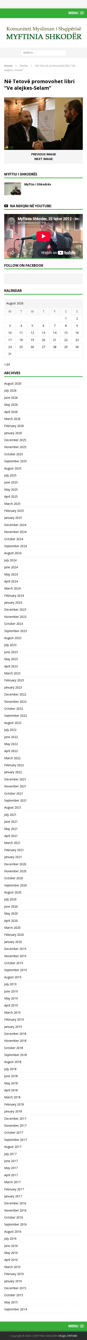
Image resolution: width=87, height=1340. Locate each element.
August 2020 (12, 892)
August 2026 (12, 383)
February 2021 (14, 850)
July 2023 (10, 645)
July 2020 (10, 899)
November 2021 (15, 786)
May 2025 (11, 489)
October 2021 (13, 793)
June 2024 (11, 567)
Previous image (43, 154)
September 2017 (15, 1140)
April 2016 (11, 1260)
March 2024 (12, 588)
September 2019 (15, 970)
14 (54, 333)
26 (32, 347)
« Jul (7, 364)
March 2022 (12, 758)
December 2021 (15, 779)
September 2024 (15, 546)
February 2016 (14, 1274)
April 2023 (11, 666)
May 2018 (11, 1083)
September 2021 (15, 800)
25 (21, 347)
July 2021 (10, 815)
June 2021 (11, 822)
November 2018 (15, 1041)
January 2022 (13, 772)
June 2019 (11, 991)
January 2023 (13, 687)
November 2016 (15, 1210)
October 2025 (13, 454)
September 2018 (15, 1055)
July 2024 (10, 560)
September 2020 (15, 885)
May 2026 (11, 405)
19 (32, 340)
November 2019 (15, 956)
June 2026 (11, 398)
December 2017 (15, 1118)
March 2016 (12, 1267)
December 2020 (15, 864)
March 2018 (12, 1097)
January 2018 (13, 1111)
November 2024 (15, 532)
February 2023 (14, 680)
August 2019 (12, 977)
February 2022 (14, 765)
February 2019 (14, 1019)
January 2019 (13, 1027)
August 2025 (12, 468)
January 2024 (13, 602)
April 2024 (11, 581)
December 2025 (15, 440)
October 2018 (13, 1048)
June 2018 (11, 1076)
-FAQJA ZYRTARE (67, 1336)
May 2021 (11, 829)
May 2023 (11, 659)
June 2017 (11, 1161)
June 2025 (11, 482)
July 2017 (10, 1154)
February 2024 (14, 595)
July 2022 (10, 730)
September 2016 (15, 1224)
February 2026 (14, 426)
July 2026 (10, 390)
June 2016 (11, 1246)
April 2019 (11, 1005)
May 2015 (11, 1302)
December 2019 (15, 949)
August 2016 (12, 1232)
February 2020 (14, 935)
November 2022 (15, 702)
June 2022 (11, 737)
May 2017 (11, 1168)
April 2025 (11, 496)
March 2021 (12, 843)
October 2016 (13, 1217)
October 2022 (13, 709)
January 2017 (13, 1196)
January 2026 (13, 433)
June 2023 (11, 652)
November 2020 (15, 871)
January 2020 (13, 942)
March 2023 (12, 673)
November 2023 (15, 617)
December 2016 (15, 1203)
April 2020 (11, 921)
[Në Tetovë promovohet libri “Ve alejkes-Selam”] (43, 147)
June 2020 (11, 906)
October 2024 (13, 539)
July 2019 (10, 984)
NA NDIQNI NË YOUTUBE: (31, 206)
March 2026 (12, 419)
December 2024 (15, 525)
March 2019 (12, 1012)
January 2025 (13, 518)
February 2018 (14, 1104)
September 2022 (15, 715)
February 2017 (14, 1189)
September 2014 (15, 1309)
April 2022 (11, 751)
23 (77, 340)
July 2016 (10, 1238)
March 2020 (12, 928)
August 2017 (12, 1147)
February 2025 (14, 511)
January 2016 (13, 1281)
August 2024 (12, 553)
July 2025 (10, 475)
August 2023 (12, 638)
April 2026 (11, 412)
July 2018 (10, 1069)
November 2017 (15, 1125)
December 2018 (15, 1034)
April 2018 (11, 1090)
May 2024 (11, 574)
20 (43, 340)
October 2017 (13, 1132)
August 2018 (12, 1062)
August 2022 (12, 723)
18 (21, 340)
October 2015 (13, 1295)
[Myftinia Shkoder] (43, 33)
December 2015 (15, 1288)
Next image (43, 159)
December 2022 (15, 694)
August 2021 (12, 807)
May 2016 (11, 1253)
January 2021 (13, 857)
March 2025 (12, 504)
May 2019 (11, 998)
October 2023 (13, 624)
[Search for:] (43, 52)
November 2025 (15, 447)
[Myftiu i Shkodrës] (12, 192)
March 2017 (12, 1182)
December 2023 (15, 609)
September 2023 (15, 631)
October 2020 (13, 878)
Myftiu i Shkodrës (37, 184)
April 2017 (11, 1175)
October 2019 (13, 963)
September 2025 (15, 461)
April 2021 (11, 836)
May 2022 (11, 744)
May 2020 (11, 913)
